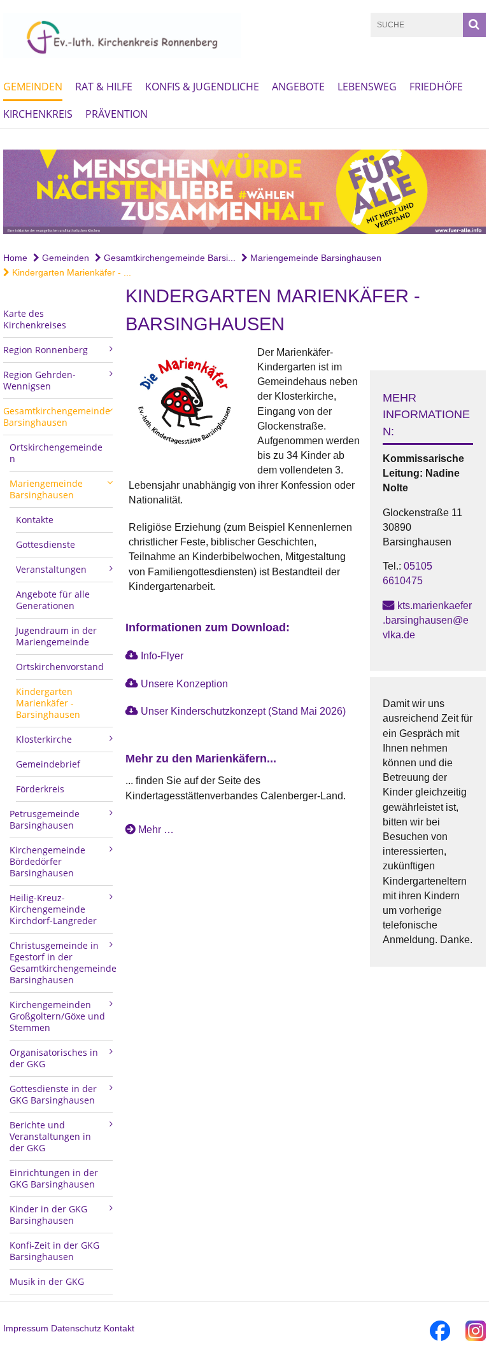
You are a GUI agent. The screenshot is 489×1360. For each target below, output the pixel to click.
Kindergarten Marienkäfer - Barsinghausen (48, 702)
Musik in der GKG (47, 1281)
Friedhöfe (436, 87)
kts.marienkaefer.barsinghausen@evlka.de (427, 620)
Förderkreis (40, 789)
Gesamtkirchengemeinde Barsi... (168, 258)
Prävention (116, 114)
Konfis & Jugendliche (202, 87)
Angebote (298, 87)
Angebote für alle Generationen (53, 600)
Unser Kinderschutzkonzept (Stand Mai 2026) (243, 711)
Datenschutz (76, 1328)
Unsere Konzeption (184, 683)
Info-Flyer (162, 655)
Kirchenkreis (38, 114)
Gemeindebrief (48, 764)
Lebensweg (367, 87)
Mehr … (156, 829)
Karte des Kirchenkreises (34, 319)
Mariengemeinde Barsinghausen (314, 258)
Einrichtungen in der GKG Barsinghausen (54, 1178)
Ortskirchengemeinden (56, 453)
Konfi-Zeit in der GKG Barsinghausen (54, 1251)
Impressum (25, 1328)
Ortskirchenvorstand (60, 667)
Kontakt (119, 1328)
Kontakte (34, 520)
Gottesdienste (45, 544)
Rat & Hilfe (103, 87)
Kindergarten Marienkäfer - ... (70, 272)
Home (15, 258)
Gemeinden (32, 87)
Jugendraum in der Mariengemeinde (56, 636)
